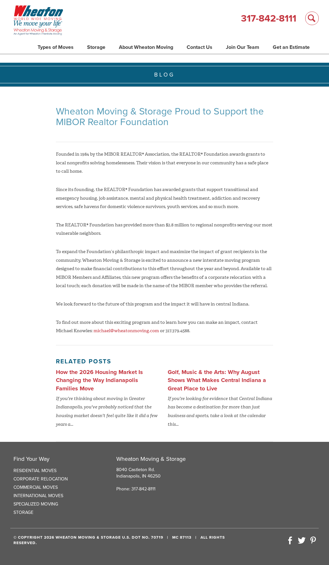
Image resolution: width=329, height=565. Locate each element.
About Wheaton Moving (146, 47)
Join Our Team (242, 47)
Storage (96, 47)
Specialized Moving (35, 504)
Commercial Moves (35, 487)
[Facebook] (290, 541)
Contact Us (199, 47)
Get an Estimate (291, 47)
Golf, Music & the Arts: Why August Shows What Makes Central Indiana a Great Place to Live (217, 380)
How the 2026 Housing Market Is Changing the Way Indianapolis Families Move (99, 380)
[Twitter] (301, 541)
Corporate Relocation (40, 479)
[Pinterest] (313, 541)
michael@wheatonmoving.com (126, 331)
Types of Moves (56, 47)
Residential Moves (35, 470)
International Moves (38, 495)
